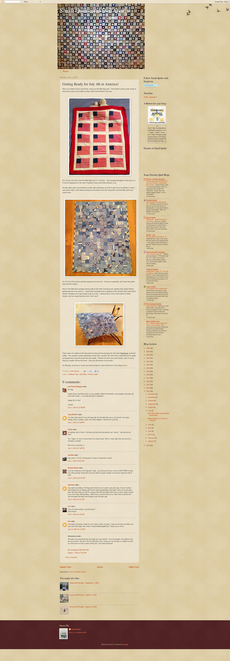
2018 (148, 375)
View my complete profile (77, 632)
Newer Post (65, 567)
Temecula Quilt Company (155, 252)
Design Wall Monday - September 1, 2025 (84, 583)
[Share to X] (93, 371)
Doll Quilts (83, 374)
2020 (148, 368)
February (151, 438)
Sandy (70, 429)
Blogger (125, 644)
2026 (148, 348)
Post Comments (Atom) (78, 572)
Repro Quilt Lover (152, 321)
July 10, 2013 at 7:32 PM (76, 529)
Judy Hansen (76, 629)
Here (124, 365)
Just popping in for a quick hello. (157, 288)
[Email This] (88, 371)
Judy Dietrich (73, 414)
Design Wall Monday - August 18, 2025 (83, 607)
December (152, 394)
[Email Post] (84, 371)
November (152, 397)
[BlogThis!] (91, 371)
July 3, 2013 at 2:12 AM (76, 499)
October (151, 401)
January (151, 441)
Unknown (71, 485)
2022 (148, 361)
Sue (69, 521)
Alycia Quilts (151, 218)
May (150, 428)
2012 (148, 445)
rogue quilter (151, 287)
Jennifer (71, 455)
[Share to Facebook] (95, 371)
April (150, 431)
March (150, 434)
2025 (148, 351)
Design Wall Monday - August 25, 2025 (83, 595)
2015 (148, 385)
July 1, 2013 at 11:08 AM (76, 407)
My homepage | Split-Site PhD (78, 550)
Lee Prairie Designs (75, 386)
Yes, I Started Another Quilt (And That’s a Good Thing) (156, 324)
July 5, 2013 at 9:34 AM (76, 514)
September (152, 404)
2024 (148, 355)
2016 (148, 381)
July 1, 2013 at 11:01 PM (76, 478)
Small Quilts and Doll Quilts (94, 10)
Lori (69, 506)
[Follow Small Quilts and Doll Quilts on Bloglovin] (151, 87)
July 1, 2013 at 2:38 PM (76, 422)
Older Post (134, 567)
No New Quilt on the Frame (155, 237)
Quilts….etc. (150, 235)
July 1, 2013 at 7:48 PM (76, 448)
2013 (148, 391)
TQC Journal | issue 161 (154, 254)
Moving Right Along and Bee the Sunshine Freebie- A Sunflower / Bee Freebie (156, 183)
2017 (148, 378)
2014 (148, 388)
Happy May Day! (151, 306)
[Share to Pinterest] (98, 371)
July (149, 411)
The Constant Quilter (154, 304)
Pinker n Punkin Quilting (155, 179)
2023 (148, 358)
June (150, 425)
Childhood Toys (73, 374)
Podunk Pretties (152, 269)
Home (66, 71)
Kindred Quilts (73, 468)
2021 (148, 365)
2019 (148, 371)
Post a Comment (71, 557)
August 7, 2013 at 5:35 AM (77, 553)
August (150, 407)
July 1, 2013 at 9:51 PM (76, 461)
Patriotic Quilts (93, 374)
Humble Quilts (151, 200)
